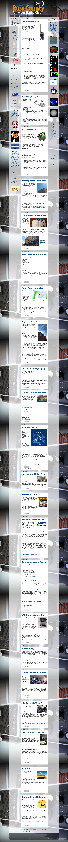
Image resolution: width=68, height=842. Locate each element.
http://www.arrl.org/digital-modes (29, 602)
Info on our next (53, 24)
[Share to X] (26, 90)
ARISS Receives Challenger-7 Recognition (14, 117)
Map (15, 25)
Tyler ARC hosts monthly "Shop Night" (34, 368)
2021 (52, 126)
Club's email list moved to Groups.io (33, 797)
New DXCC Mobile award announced (33, 769)
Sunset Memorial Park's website (43, 242)
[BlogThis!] (25, 90)
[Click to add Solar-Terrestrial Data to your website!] (54, 77)
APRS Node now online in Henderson (33, 615)
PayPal (33, 121)
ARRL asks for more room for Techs (33, 519)
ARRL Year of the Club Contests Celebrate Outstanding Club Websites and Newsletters (15, 113)
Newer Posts (25, 829)
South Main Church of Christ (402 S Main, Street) (28, 568)
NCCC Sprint (13, 87)
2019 (52, 128)
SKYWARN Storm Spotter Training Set (34, 672)
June (53, 151)
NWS (25, 697)
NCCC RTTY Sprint (14, 86)
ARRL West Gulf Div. (14, 181)
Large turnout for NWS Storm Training (34, 474)
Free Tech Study (53, 29)
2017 (52, 158)
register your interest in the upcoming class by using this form (35, 511)
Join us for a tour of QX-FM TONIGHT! (15, 72)
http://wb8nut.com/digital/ (28, 605)
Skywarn (28, 697)
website (30, 385)
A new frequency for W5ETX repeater (34, 180)
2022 (52, 124)
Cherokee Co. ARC (14, 177)
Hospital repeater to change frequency (34, 322)
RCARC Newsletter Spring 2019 (14, 70)
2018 (52, 130)
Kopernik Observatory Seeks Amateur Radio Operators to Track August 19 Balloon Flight (14, 102)
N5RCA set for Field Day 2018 (31, 427)
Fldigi (26, 706)
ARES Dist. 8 (13, 182)
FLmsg (34, 576)
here (22, 313)
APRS (25, 581)
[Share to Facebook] (27, 90)
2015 (52, 161)
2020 (52, 127)
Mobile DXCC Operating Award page (38, 789)
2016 (52, 160)
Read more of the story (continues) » (28, 465)
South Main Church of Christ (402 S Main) (29, 737)
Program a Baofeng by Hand (31, 21)
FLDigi (32, 576)
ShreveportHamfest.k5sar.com (27, 407)
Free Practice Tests (53, 30)
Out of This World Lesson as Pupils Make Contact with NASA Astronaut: (15, 163)
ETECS (33, 194)
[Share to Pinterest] (28, 90)
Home (34, 829)
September (54, 148)
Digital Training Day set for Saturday (34, 562)
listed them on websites (29, 300)
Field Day (29, 468)
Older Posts (44, 829)
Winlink (25, 580)
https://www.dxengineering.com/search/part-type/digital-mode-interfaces (34, 589)
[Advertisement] (14, 199)
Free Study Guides (53, 28)
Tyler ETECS (13, 173)
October (53, 131)
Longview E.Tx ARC (14, 171)
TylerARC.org (27, 380)
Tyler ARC (13, 172)
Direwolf (25, 579)
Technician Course (53, 25)
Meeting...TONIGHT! (14, 75)
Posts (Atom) (28, 831)
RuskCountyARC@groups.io (30, 807)
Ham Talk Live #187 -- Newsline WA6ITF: (15, 166)
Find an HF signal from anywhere (32, 288)
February (53, 155)
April (52, 152)
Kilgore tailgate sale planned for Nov (34, 254)
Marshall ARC (13, 178)
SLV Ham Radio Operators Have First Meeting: (14, 156)
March (53, 154)
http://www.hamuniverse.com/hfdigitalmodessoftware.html (34, 606)
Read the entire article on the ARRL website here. (30, 554)
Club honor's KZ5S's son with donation (34, 215)
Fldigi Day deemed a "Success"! (32, 703)
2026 (52, 120)
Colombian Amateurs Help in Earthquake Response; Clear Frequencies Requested (14, 109)
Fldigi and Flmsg (32, 751)
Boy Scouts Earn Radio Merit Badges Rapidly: (15, 159)
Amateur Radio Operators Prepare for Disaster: (15, 153)
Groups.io (33, 803)
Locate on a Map (15, 33)
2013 (52, 164)
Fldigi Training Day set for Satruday (33, 732)
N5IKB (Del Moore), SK (29, 648)
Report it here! (15, 61)
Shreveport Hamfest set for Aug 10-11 (34, 392)
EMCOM (25, 468)
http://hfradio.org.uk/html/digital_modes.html (31, 604)
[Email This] (24, 90)
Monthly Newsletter (15, 65)
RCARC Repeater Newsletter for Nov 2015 (14, 80)
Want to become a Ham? (30, 494)
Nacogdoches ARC (14, 176)
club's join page (40, 820)
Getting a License (53, 23)
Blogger (48, 838)
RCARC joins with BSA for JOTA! (32, 129)
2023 (52, 123)
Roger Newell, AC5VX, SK (30, 97)
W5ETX (33, 183)
